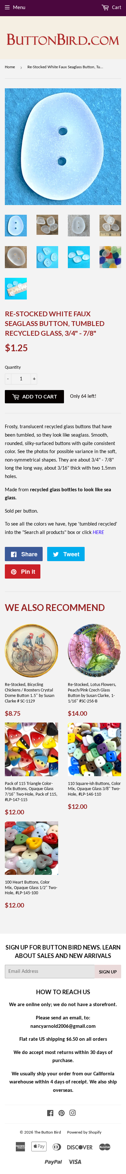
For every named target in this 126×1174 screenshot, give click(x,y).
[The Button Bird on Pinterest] (61, 1114)
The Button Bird (47, 1132)
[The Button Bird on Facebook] (50, 1114)
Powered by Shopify (84, 1132)
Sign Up (108, 971)
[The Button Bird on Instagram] (72, 1114)
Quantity (13, 367)
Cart (116, 7)
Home (10, 67)
